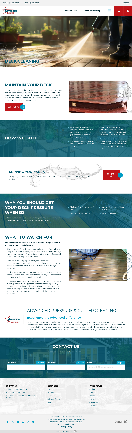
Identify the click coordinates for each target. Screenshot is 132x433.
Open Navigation (109, 11)
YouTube (17, 421)
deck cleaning (42, 90)
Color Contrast (75, 431)
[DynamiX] (121, 422)
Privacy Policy (66, 427)
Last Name (51, 363)
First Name (11, 363)
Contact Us (13, 107)
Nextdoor (33, 421)
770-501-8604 (119, 11)
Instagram (28, 421)
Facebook (7, 421)
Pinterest (23, 421)
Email (89, 363)
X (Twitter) (12, 421)
